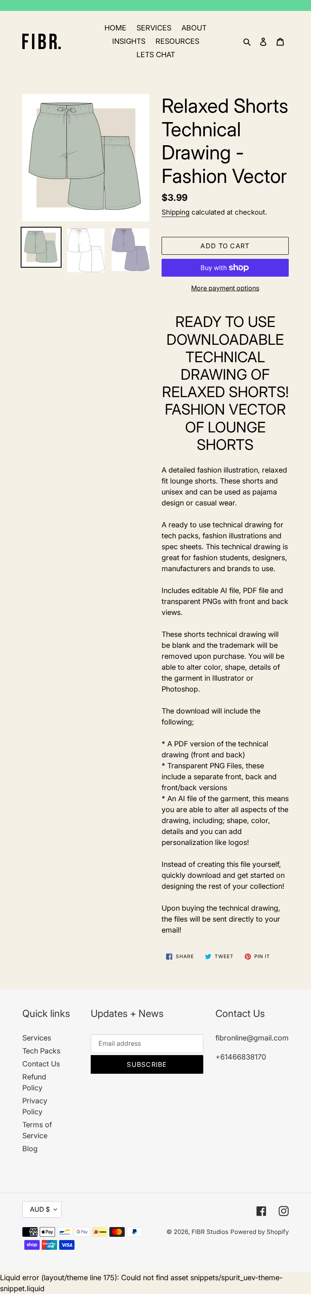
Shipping (176, 212)
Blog (30, 1148)
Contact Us (41, 1064)
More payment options (225, 288)
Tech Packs (41, 1051)
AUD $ (40, 1209)
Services (36, 1038)
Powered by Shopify (259, 1232)
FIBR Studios (210, 1232)
